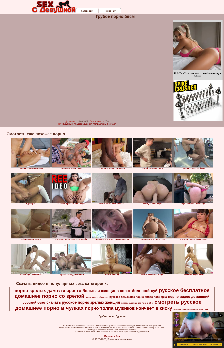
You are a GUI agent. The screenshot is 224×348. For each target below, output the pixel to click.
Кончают (111, 124)
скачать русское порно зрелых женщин (83, 302)
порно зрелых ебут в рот (97, 297)
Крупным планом (72, 124)
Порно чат (110, 10)
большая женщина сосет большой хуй (120, 290)
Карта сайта (112, 336)
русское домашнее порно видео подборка (138, 296)
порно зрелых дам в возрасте (48, 290)
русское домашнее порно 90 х (137, 303)
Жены (103, 124)
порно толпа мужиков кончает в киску (128, 308)
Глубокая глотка (91, 124)
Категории (87, 10)
